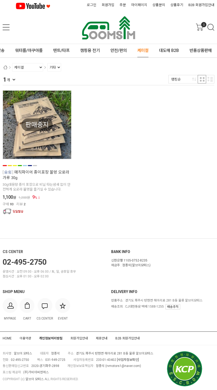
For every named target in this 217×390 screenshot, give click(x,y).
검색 (210, 27)
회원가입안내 (79, 338)
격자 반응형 (202, 79)
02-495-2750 (25, 262)
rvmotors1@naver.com (123, 366)
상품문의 (158, 5)
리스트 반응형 (210, 79)
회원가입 (108, 5)
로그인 (91, 5)
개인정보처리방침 (50, 338)
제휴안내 (101, 338)
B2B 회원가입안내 (201, 5)
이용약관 (25, 338)
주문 (123, 5)
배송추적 (173, 307)
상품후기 (176, 5)
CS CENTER (13, 252)
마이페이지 (139, 5)
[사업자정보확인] (128, 360)
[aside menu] (6, 27)
